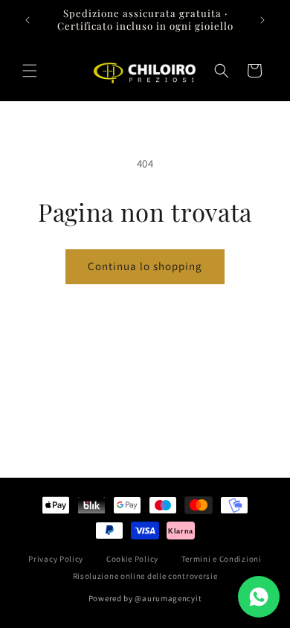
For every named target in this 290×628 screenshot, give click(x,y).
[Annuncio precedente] (27, 20)
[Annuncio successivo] (262, 20)
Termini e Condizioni (221, 559)
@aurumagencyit (168, 598)
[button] (29, 70)
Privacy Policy (55, 559)
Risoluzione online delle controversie (145, 576)
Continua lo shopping (145, 266)
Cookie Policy (132, 559)
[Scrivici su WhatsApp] (259, 597)
